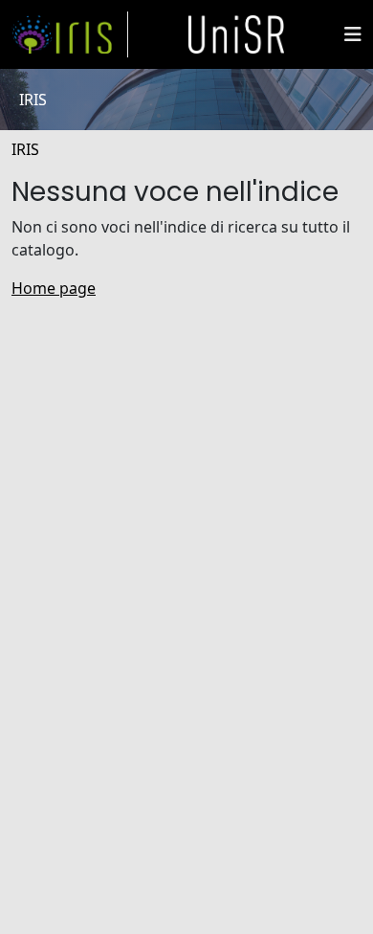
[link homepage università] (236, 34)
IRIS (25, 149)
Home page (53, 288)
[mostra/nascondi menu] (353, 34)
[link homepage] (69, 34)
